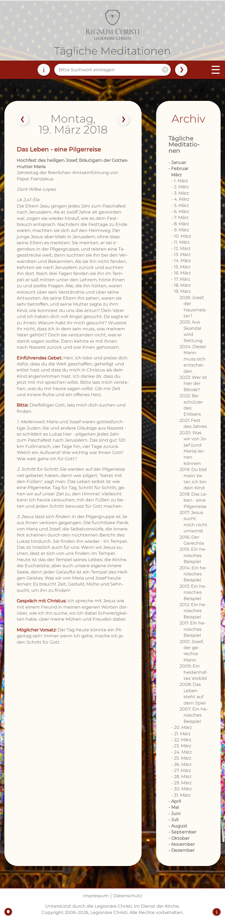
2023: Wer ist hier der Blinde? (193, 383)
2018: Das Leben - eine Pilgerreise (193, 500)
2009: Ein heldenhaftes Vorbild (193, 672)
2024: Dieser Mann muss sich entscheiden (192, 359)
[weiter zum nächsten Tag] (123, 119)
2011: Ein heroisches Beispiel (192, 629)
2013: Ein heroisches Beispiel (193, 592)
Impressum (96, 895)
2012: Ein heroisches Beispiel (193, 611)
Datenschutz (127, 895)
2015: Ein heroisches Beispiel (193, 555)
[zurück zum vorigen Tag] (23, 119)
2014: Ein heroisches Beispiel (193, 574)
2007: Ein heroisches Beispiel (193, 715)
